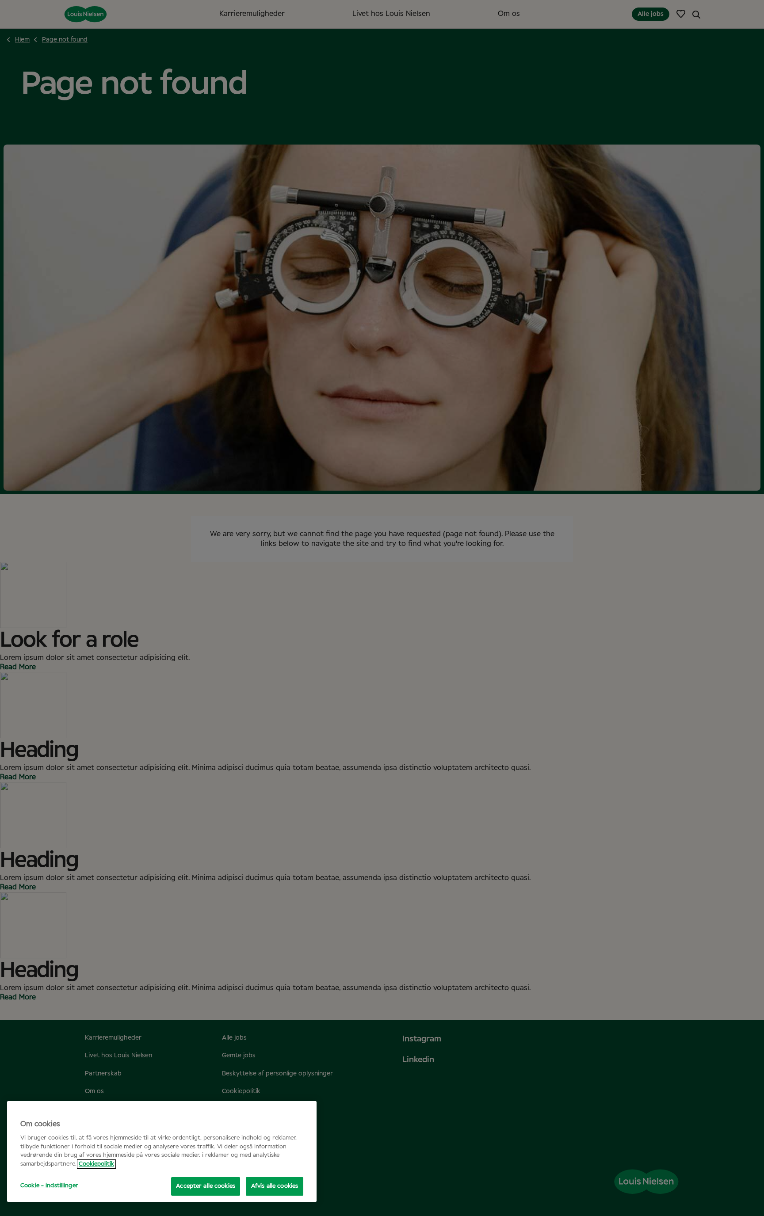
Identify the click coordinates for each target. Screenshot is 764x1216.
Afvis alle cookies (274, 1186)
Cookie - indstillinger (49, 1186)
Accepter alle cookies (205, 1186)
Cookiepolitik (96, 1164)
